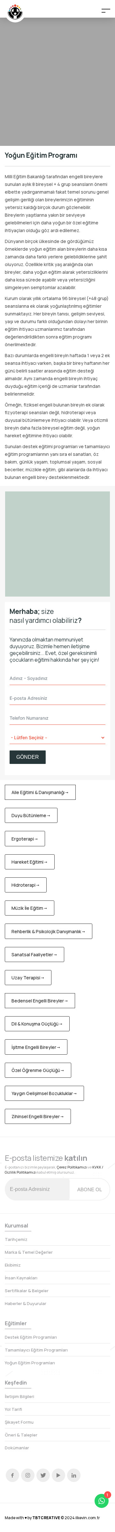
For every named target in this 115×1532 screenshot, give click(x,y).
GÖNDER (27, 757)
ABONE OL (89, 1189)
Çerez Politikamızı (72, 1167)
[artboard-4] (57, 544)
